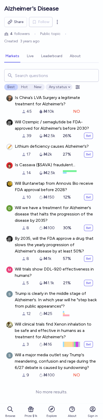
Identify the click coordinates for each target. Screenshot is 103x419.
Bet (88, 136)
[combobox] (51, 75)
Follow (43, 22)
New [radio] (37, 87)
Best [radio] (11, 87)
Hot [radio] (24, 87)
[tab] (12, 56)
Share (19, 22)
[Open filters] (77, 87)
